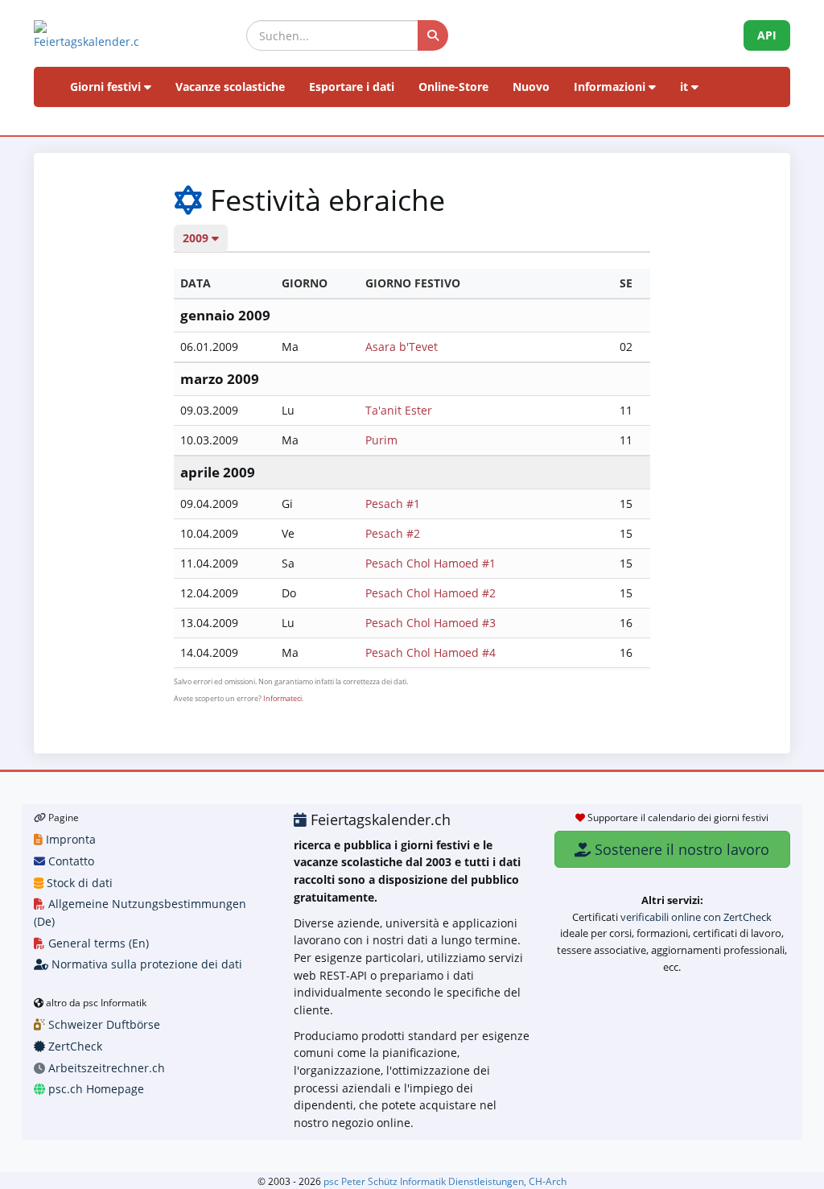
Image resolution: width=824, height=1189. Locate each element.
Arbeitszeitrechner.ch (105, 1067)
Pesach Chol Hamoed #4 (430, 652)
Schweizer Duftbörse (102, 1024)
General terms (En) (97, 943)
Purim (381, 440)
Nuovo (531, 86)
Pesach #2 (392, 533)
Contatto (69, 861)
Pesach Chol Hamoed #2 (430, 593)
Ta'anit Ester (398, 410)
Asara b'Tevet (401, 346)
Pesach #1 (392, 503)
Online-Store (453, 86)
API (767, 35)
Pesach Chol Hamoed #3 (430, 622)
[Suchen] (433, 35)
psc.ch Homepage (94, 1088)
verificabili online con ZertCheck (696, 917)
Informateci (282, 698)
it (685, 86)
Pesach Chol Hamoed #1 (430, 563)
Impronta (69, 839)
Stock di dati (78, 882)
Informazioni (611, 86)
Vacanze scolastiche (230, 86)
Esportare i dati (351, 86)
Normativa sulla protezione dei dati (145, 964)
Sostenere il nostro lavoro (680, 849)
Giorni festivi (107, 86)
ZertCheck (73, 1046)
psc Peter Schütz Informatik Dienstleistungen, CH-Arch (444, 1181)
